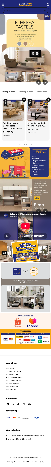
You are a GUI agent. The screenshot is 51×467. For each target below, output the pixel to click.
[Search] (45, 10)
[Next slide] (45, 82)
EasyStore (36, 457)
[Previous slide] (38, 211)
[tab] (23, 80)
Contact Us (11, 390)
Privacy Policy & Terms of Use (19, 462)
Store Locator (12, 374)
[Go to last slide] (38, 82)
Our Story (10, 368)
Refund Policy (38, 462)
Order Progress (12, 383)
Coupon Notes (12, 386)
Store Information (13, 371)
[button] (3, 4)
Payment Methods (14, 377)
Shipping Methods (14, 380)
